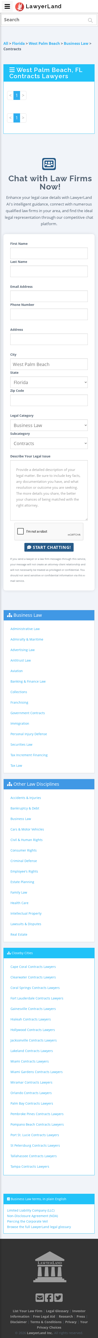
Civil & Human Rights (26, 840)
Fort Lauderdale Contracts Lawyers (36, 998)
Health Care (19, 903)
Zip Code (17, 390)
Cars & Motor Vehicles (27, 829)
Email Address (21, 286)
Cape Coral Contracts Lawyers (33, 966)
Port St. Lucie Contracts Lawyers (34, 1135)
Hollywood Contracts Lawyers (32, 1030)
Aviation (16, 671)
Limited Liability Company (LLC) (30, 1210)
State (14, 372)
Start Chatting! (51, 547)
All (5, 43)
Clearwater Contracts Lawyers (33, 977)
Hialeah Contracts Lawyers (30, 1019)
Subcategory (20, 433)
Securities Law (21, 744)
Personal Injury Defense (28, 734)
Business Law (76, 43)
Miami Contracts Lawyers (29, 1061)
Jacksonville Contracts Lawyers (33, 1040)
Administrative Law (25, 629)
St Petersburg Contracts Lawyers (35, 1145)
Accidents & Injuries (25, 798)
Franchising (19, 702)
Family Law (18, 892)
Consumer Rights (23, 850)
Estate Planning (22, 882)
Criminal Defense (23, 861)
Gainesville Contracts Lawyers (33, 1009)
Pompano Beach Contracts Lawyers (37, 1124)
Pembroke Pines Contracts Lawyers (37, 1114)
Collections (18, 692)
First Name (19, 243)
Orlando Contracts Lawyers (31, 1093)
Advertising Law (22, 650)
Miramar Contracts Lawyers (31, 1082)
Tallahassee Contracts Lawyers (33, 1156)
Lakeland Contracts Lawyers (31, 1051)
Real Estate (18, 934)
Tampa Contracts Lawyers (29, 1166)
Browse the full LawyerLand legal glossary (39, 1227)
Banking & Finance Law (28, 681)
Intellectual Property (25, 913)
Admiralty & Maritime (26, 639)
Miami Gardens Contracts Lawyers (36, 1072)
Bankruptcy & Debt (24, 808)
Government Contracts (27, 713)
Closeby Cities (22, 953)
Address (16, 329)
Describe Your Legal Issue (30, 456)
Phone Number (22, 304)
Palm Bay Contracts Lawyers (31, 1103)
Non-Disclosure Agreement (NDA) (32, 1216)
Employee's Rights (24, 871)
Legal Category (22, 415)
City (13, 354)
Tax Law (16, 765)
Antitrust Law (20, 660)
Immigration (19, 723)
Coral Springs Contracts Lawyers (35, 987)
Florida (18, 43)
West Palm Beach (44, 43)
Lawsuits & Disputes (25, 924)
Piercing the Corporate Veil (27, 1221)
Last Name (18, 261)
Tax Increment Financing (29, 755)
